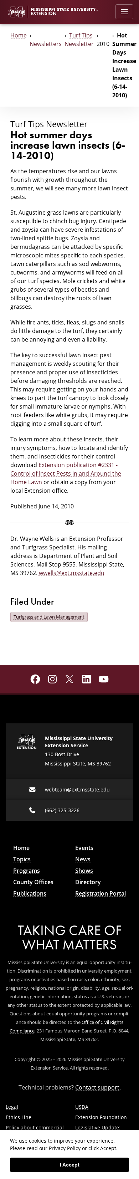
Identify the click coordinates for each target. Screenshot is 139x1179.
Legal (12, 1106)
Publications (29, 893)
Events (84, 848)
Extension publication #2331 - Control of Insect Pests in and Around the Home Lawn (65, 473)
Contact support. (98, 1087)
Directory (88, 882)
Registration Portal (100, 893)
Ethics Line (18, 1117)
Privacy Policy (65, 1148)
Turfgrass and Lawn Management (49, 617)
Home (18, 35)
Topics (22, 859)
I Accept (69, 1165)
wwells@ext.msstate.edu (71, 572)
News (83, 859)
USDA (81, 1106)
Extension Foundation (101, 1117)
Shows (84, 871)
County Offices (33, 882)
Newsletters (46, 43)
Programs (26, 871)
